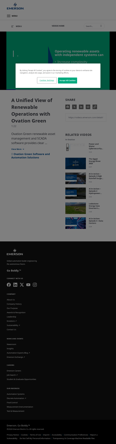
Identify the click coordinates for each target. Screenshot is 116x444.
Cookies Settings (47, 80)
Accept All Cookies (68, 80)
